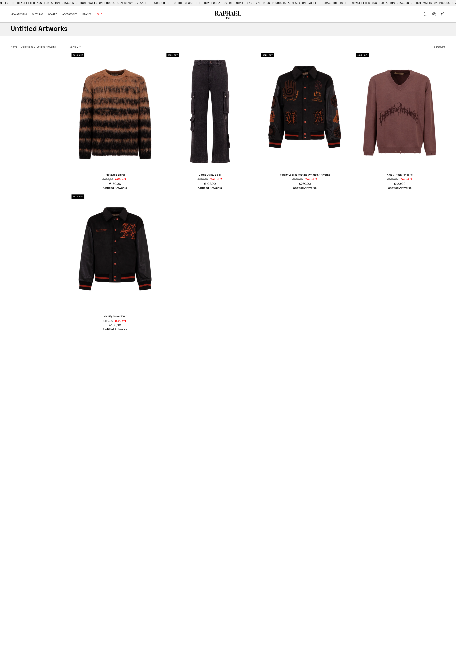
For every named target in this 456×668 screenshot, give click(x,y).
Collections (27, 46)
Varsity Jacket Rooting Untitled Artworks (305, 174)
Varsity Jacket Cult (115, 316)
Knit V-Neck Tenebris (400, 174)
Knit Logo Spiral (115, 174)
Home (14, 46)
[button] (87, 14)
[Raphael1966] (228, 14)
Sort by (73, 46)
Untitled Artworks (115, 187)
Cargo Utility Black (210, 174)
